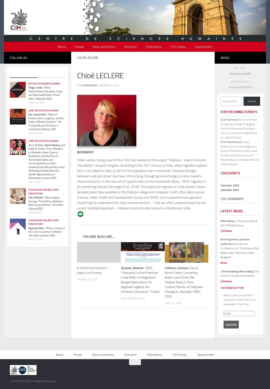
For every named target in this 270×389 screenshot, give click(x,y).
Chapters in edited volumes (43, 110)
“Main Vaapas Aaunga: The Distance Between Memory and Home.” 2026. (45, 203)
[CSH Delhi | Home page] (19, 20)
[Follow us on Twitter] (45, 57)
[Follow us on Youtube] (57, 57)
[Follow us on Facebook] (39, 57)
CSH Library (178, 46)
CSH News (226, 231)
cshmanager (89, 85)
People (79, 46)
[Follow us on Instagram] (51, 57)
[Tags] (51, 74)
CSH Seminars (232, 198)
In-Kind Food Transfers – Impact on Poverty (93, 270)
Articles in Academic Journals (44, 83)
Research (131, 46)
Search (252, 101)
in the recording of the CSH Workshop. (239, 223)
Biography (85, 152)
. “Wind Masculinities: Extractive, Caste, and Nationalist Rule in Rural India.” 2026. (45, 93)
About (62, 46)
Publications (154, 46)
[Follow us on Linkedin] (63, 57)
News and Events (104, 46)
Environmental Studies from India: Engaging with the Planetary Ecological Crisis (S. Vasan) (239, 126)
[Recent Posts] (24, 74)
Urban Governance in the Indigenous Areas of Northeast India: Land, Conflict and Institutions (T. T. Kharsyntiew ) (239, 151)
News (224, 263)
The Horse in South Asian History (240, 273)
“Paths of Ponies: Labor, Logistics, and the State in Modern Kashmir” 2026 (46, 121)
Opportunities (203, 46)
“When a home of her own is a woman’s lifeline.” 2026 (46, 231)
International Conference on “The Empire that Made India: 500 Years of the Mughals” (240, 248)
